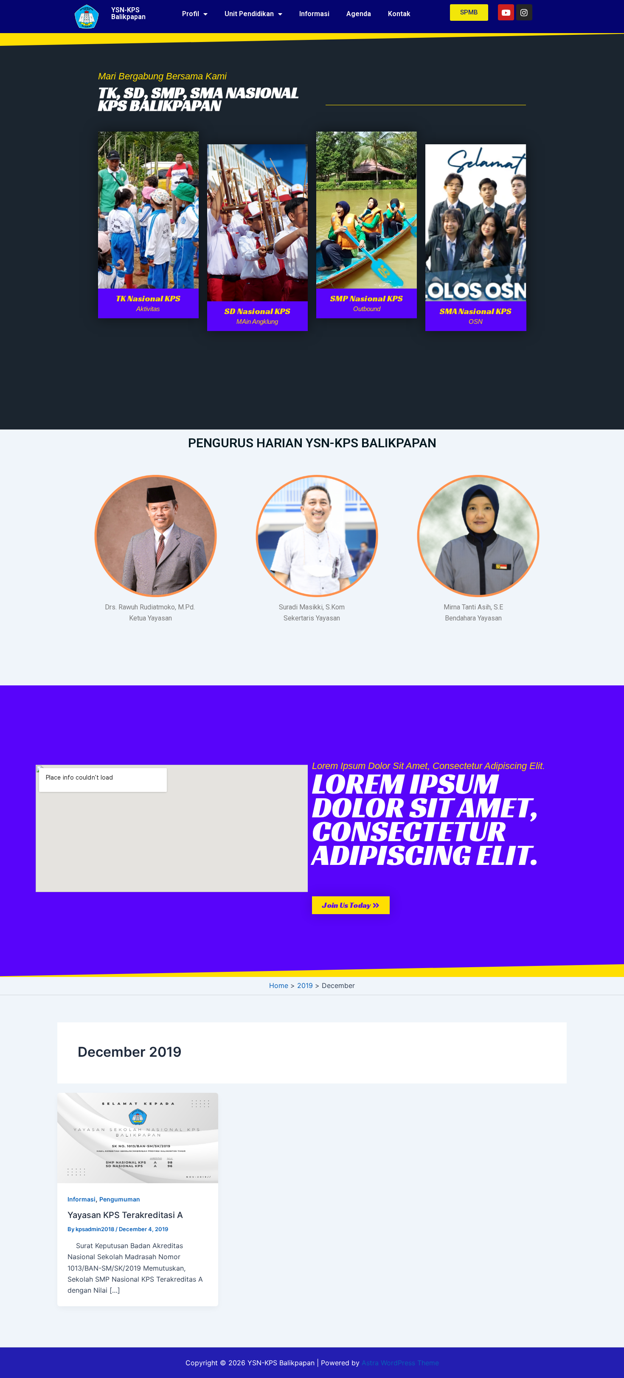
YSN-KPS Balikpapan (128, 13)
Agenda (358, 14)
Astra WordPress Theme (400, 1362)
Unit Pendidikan (249, 14)
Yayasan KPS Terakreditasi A (125, 1215)
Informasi (314, 14)
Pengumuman (119, 1199)
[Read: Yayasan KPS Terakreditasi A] (137, 1137)
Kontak (399, 14)
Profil (190, 14)
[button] (351, 905)
